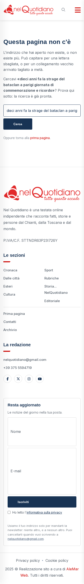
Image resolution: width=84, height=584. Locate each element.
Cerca (17, 124)
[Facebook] (7, 379)
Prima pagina (14, 314)
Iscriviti (23, 502)
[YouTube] (40, 379)
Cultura (9, 294)
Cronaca (10, 270)
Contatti (9, 322)
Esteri (8, 286)
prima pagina (40, 138)
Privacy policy (28, 560)
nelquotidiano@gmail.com (24, 359)
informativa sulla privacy (44, 512)
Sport (48, 270)
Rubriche (51, 278)
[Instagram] (29, 379)
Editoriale (52, 301)
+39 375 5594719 (17, 368)
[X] (18, 379)
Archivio (10, 330)
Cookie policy (56, 560)
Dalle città (11, 278)
